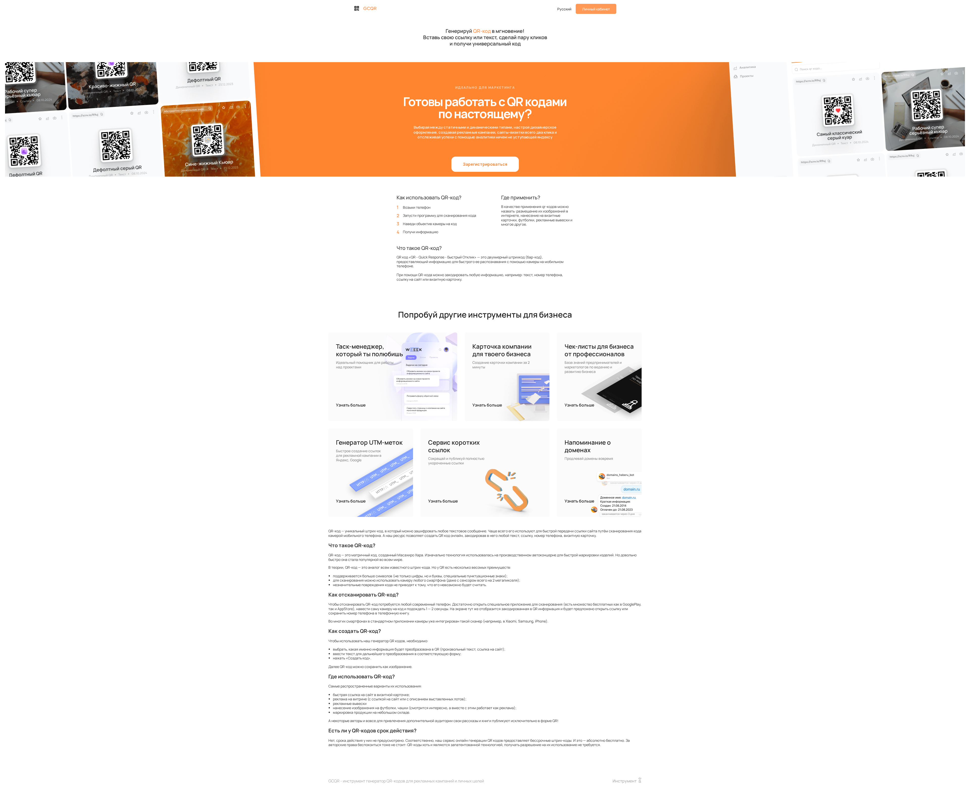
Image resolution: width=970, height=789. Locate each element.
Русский (564, 9)
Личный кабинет (596, 9)
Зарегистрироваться (485, 164)
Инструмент (625, 781)
